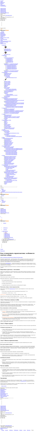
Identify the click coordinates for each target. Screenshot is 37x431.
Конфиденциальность (4, 428)
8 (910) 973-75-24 (3, 11)
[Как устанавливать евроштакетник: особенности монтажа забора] (11, 257)
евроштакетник (8, 263)
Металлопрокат (2, 392)
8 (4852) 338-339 (3, 8)
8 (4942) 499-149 (4, 12)
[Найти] (2, 188)
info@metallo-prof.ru (8, 15)
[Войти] (0, 215)
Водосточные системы (4, 393)
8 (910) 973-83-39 (3, 408)
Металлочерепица (3, 389)
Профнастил (2, 390)
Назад (6, 232)
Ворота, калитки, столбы (4, 395)
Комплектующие (3, 394)
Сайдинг (1, 397)
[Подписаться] (1, 399)
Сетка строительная (3, 396)
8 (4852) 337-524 (3, 10)
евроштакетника (12, 288)
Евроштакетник (3, 391)
